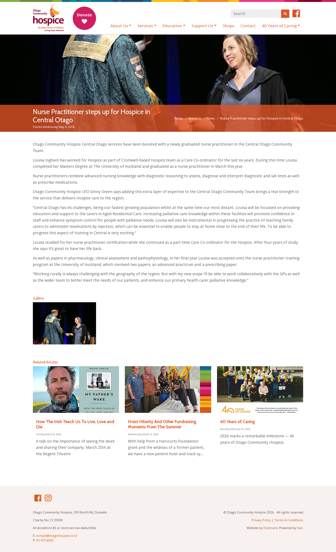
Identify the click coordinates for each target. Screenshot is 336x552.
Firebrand (270, 528)
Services (145, 25)
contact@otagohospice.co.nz (56, 536)
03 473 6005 (44, 540)
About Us (119, 25)
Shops (228, 25)
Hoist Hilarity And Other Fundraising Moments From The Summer (162, 424)
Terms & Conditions (288, 520)
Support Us (202, 25)
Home (178, 118)
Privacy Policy (261, 520)
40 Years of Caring (279, 25)
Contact (248, 25)
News (211, 118)
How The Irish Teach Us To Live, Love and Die (75, 424)
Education (172, 25)
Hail (300, 528)
